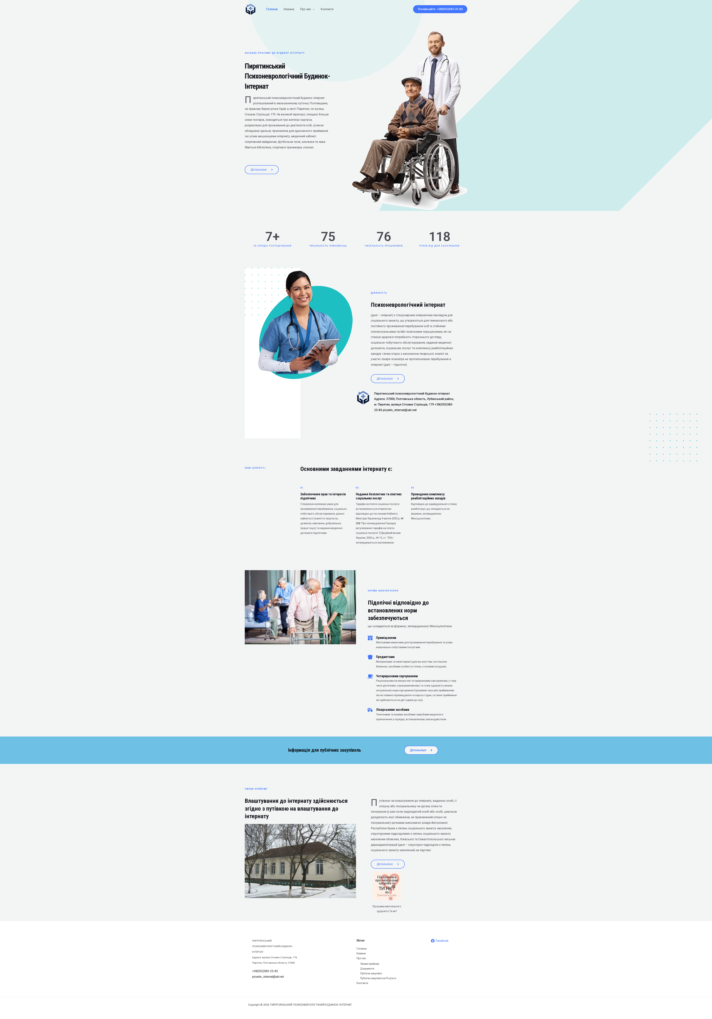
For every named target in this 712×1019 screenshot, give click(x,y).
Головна (272, 9)
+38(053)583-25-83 (265, 971)
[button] (440, 9)
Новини (289, 9)
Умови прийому (369, 963)
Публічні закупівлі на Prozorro (378, 978)
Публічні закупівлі (371, 973)
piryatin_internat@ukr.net (400, 410)
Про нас (305, 9)
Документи (367, 968)
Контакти (327, 9)
